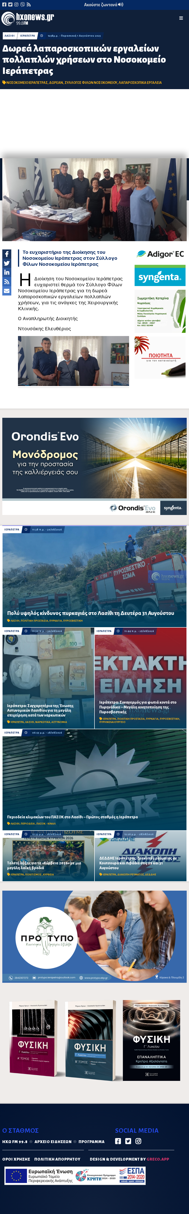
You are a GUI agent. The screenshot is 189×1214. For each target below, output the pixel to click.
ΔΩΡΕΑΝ (56, 83)
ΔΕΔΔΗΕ (150, 874)
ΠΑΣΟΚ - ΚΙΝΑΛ (46, 823)
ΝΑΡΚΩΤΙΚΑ (42, 722)
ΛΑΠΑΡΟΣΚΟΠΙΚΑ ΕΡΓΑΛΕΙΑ (140, 83)
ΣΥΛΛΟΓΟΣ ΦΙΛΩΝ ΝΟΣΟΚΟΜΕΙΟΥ (91, 83)
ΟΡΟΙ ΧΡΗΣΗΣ (16, 1159)
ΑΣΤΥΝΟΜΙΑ (59, 722)
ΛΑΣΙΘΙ (10, 36)
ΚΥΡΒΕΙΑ (48, 874)
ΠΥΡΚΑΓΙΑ (55, 620)
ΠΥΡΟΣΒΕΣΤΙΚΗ (73, 620)
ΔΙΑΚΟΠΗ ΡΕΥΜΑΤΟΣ (130, 874)
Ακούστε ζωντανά (101, 5)
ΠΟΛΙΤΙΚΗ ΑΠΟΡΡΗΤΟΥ (57, 1159)
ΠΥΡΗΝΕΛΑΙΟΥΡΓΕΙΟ (112, 722)
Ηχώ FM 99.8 (15, 1142)
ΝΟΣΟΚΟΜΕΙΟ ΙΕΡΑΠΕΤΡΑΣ (27, 83)
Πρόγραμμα (92, 1142)
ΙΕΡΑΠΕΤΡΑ (27, 36)
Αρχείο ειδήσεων (53, 1142)
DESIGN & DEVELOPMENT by (129, 1159)
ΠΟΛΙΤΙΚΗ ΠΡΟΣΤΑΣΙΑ (34, 620)
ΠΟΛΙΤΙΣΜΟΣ (33, 874)
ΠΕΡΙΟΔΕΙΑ (28, 823)
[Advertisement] (94, 123)
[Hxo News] (27, 20)
